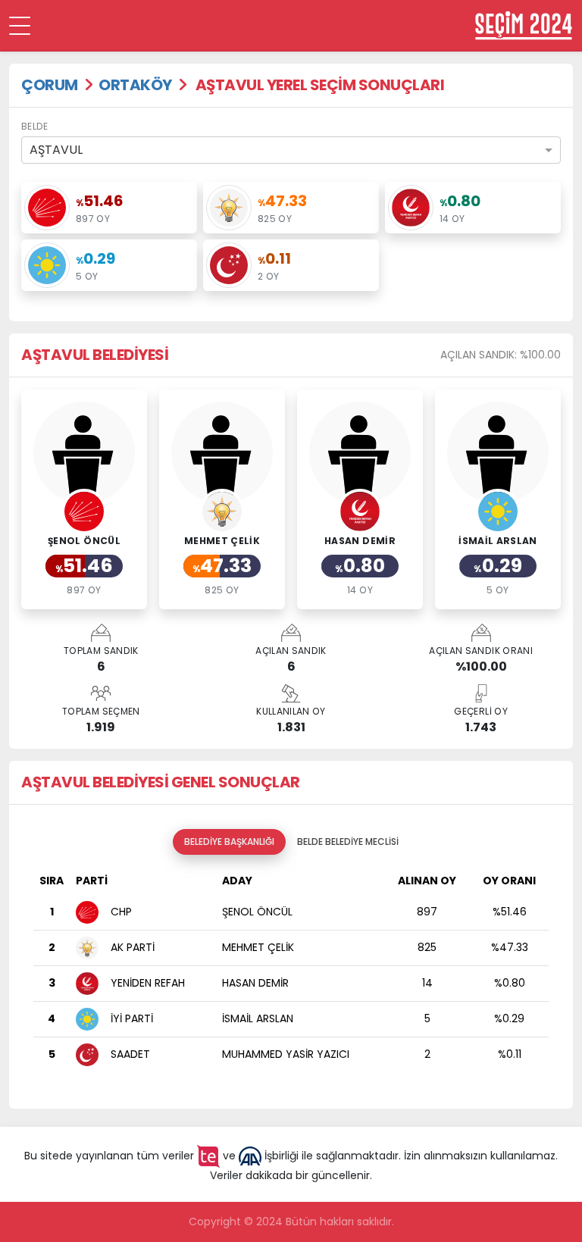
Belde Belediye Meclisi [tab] (348, 841)
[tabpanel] (291, 975)
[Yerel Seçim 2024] (523, 25)
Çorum (49, 84)
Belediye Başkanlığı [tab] (229, 841)
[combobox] (291, 150)
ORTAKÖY (135, 84)
